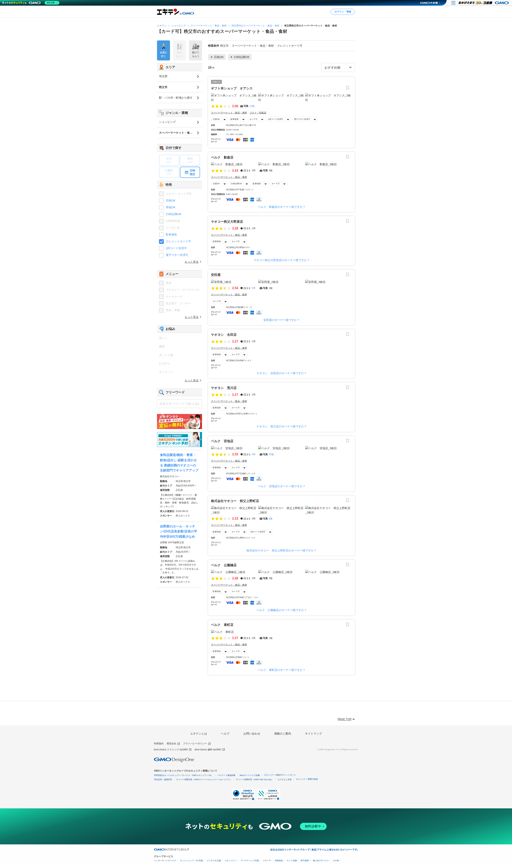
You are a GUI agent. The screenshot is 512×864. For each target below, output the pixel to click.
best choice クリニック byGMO (171, 749)
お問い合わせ (251, 733)
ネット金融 (292, 860)
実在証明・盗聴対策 (163, 779)
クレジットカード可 (178, 241)
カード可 (253, 119)
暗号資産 (305, 860)
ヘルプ (225, 733)
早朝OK (170, 207)
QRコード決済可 (275, 119)
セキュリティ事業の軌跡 (307, 779)
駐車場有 (235, 119)
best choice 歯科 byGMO (208, 749)
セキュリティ (231, 860)
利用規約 (159, 743)
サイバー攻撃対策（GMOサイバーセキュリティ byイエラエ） (204, 779)
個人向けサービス (321, 860)
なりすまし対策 (285, 779)
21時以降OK (236, 183)
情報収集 (279, 860)
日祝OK (216, 119)
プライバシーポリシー (195, 743)
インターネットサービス (165, 860)
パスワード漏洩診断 (226, 775)
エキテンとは (198, 733)
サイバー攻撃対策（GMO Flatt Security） (254, 779)
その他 (336, 860)
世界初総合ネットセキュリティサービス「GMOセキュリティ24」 (183, 775)
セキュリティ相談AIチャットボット (280, 775)
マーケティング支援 (250, 860)
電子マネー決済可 (302, 119)
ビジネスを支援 (214, 860)
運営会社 (171, 743)
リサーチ (267, 860)
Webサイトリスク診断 (250, 775)
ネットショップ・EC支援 (191, 860)
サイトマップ (313, 733)
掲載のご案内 (282, 733)
